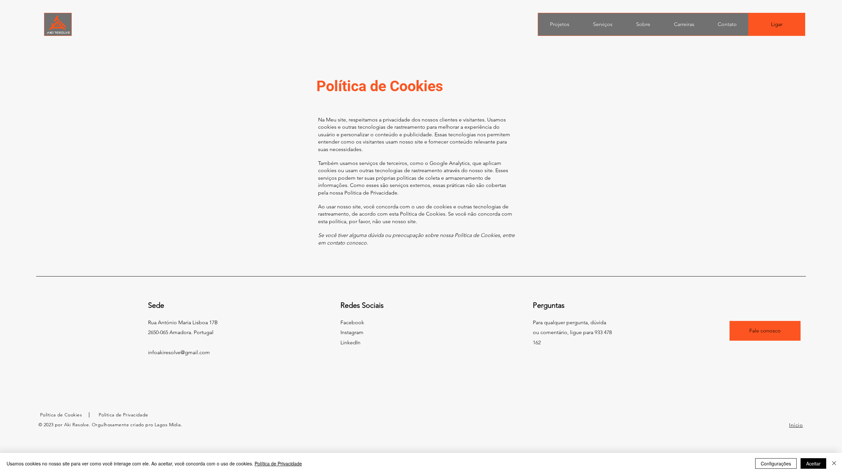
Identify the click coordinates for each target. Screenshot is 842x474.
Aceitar (813, 463)
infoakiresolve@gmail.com (179, 352)
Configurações (776, 463)
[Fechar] (834, 463)
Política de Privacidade (278, 463)
